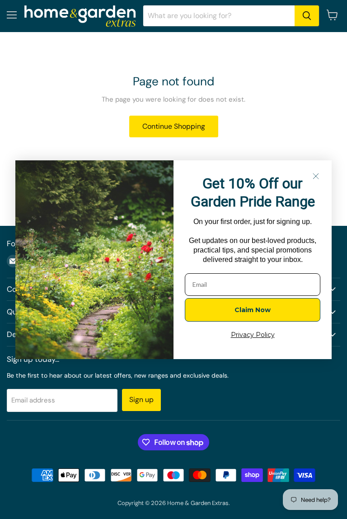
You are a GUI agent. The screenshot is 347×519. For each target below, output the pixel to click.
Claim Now (252, 310)
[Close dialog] (316, 176)
